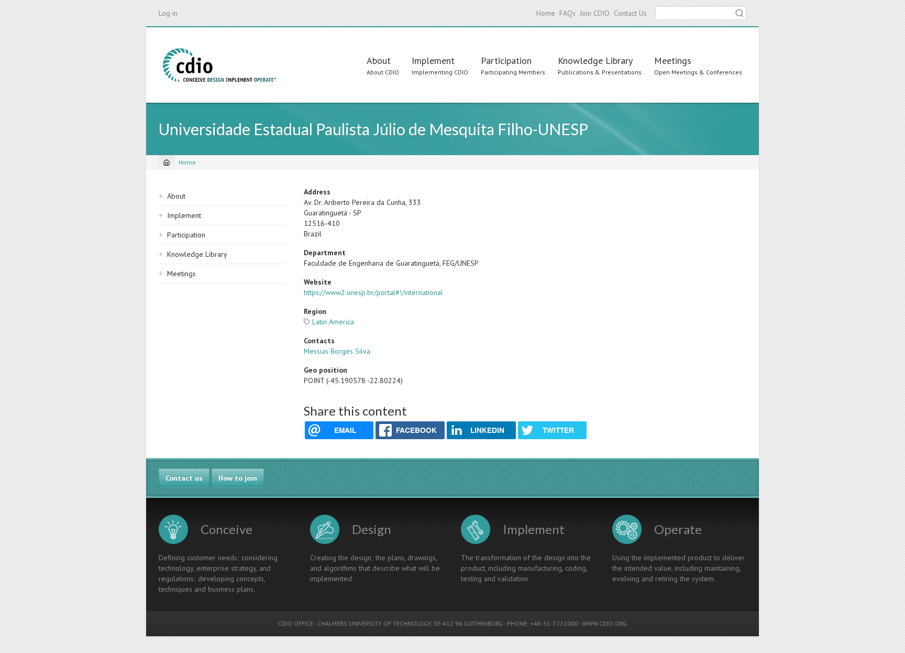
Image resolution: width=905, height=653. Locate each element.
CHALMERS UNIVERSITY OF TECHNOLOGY (374, 623)
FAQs (567, 13)
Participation (506, 61)
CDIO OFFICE (295, 623)
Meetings (672, 61)
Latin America (333, 321)
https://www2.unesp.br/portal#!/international (373, 292)
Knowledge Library (595, 61)
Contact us (184, 478)
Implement (433, 61)
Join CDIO (595, 13)
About (379, 61)
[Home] (219, 65)
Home (545, 13)
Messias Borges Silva (337, 351)
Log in (168, 13)
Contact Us (630, 13)
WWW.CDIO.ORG (604, 623)
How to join (237, 478)
